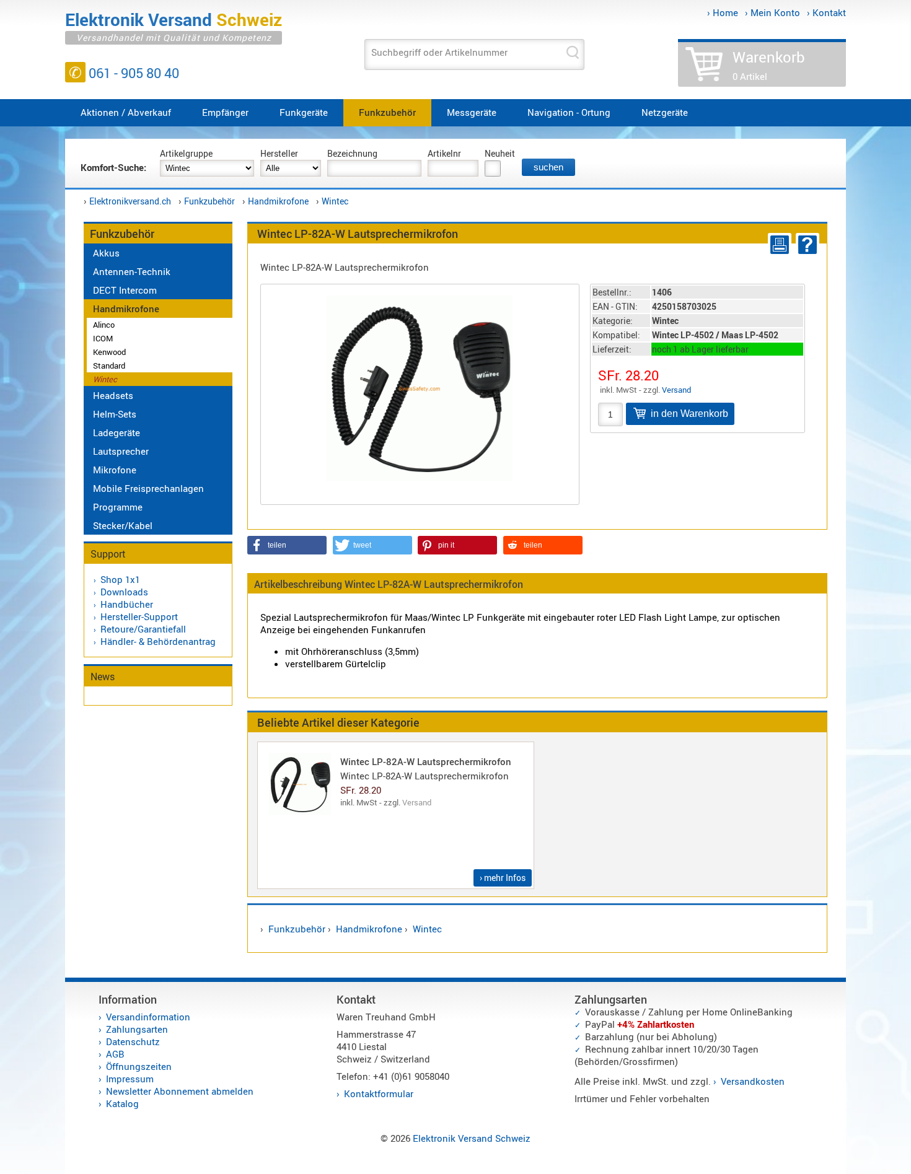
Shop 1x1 (120, 579)
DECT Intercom (125, 290)
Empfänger (225, 112)
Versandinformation (148, 1016)
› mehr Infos (503, 877)
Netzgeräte (664, 112)
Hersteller (279, 153)
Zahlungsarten (137, 1029)
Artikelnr (444, 153)
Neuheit (500, 153)
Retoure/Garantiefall (143, 629)
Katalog (122, 1103)
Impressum (130, 1078)
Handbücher (126, 604)
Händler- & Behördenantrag (158, 641)
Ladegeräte (116, 432)
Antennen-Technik (131, 271)
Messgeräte (471, 112)
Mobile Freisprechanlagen (148, 488)
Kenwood (109, 351)
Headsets (113, 395)
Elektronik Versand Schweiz (471, 1138)
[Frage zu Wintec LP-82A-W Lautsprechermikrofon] (805, 244)
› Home (722, 12)
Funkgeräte (303, 112)
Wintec (335, 201)
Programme (118, 507)
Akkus (106, 253)
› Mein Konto (772, 12)
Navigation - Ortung (568, 112)
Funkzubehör (387, 112)
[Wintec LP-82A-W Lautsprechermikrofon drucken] (777, 244)
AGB (115, 1054)
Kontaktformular (378, 1093)
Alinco (104, 324)
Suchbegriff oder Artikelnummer (439, 52)
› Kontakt (826, 12)
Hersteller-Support (139, 616)
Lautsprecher (121, 451)
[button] (287, 545)
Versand (676, 389)
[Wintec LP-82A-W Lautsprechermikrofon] (420, 386)
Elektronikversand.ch (130, 201)
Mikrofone (114, 469)
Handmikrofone (278, 201)
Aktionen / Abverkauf (126, 112)
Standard (109, 365)
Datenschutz (133, 1041)
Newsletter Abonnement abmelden (179, 1091)
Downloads (124, 591)
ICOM (103, 338)
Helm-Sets (114, 414)
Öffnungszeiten (139, 1066)
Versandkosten (753, 1081)
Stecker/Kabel (122, 525)
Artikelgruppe (186, 153)
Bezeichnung (352, 153)
